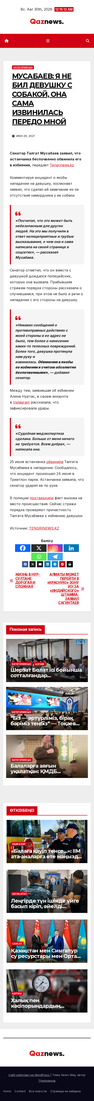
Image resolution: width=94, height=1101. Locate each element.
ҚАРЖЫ (17, 993)
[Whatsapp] (39, 556)
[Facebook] (22, 548)
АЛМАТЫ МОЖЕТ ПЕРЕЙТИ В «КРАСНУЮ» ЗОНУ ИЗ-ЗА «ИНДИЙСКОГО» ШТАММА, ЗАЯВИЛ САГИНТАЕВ (63, 589)
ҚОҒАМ (39, 664)
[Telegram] (55, 556)
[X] (39, 548)
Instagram (21, 402)
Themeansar (47, 1080)
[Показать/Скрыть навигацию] (48, 40)
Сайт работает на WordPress (29, 1075)
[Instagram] (55, 548)
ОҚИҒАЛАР (19, 844)
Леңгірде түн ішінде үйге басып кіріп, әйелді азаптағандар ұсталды (45, 906)
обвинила (54, 462)
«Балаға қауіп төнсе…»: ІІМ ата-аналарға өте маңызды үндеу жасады (46, 856)
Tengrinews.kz (62, 165)
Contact (20, 1091)
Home (7, 1091)
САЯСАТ (17, 943)
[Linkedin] (71, 548)
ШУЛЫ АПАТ (19, 894)
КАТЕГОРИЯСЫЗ (23, 67)
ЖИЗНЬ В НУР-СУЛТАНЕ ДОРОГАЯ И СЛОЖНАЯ (27, 581)
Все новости (38, 1091)
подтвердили (42, 498)
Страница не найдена (65, 1091)
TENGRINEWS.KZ (44, 528)
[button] (87, 41)
